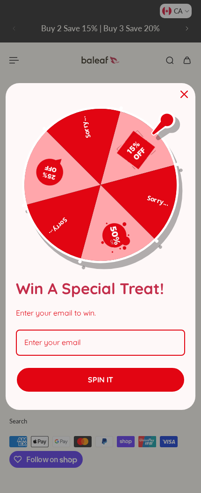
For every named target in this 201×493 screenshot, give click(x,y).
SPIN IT (100, 379)
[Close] (184, 94)
